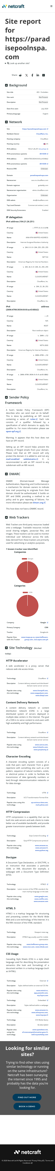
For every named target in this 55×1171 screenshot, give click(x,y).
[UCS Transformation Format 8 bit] (47, 793)
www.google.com (41, 896)
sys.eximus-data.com (39, 802)
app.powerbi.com (41, 993)
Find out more (27, 1097)
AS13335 (43, 154)
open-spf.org (12, 431)
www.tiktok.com (41, 947)
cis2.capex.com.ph (41, 639)
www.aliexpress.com (40, 1012)
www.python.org (41, 850)
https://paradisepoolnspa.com (34, 129)
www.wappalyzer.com (39, 693)
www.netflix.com (41, 899)
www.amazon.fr (41, 848)
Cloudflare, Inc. (42, 134)
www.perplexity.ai (41, 749)
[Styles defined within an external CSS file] (47, 981)
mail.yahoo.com (42, 805)
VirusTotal (42, 149)
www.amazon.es (41, 845)
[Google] (47, 622)
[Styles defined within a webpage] (47, 1000)
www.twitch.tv (42, 990)
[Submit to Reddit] (20, 75)
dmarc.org (38, 502)
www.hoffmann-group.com (37, 944)
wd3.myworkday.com (39, 1034)
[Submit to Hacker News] (43, 75)
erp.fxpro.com (42, 995)
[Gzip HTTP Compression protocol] (47, 836)
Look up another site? (19, 63)
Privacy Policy (37, 1160)
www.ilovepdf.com (40, 690)
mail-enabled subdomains (21, 459)
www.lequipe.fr (42, 1015)
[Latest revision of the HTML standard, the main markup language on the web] (47, 884)
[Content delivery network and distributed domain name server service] (47, 678)
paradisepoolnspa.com (39, 175)
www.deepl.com (42, 695)
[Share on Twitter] (26, 75)
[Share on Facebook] (32, 75)
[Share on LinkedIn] (38, 75)
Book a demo (27, 1106)
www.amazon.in (41, 1010)
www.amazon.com (41, 901)
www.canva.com (41, 745)
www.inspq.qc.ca (28, 637)
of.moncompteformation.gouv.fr (35, 1032)
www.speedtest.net (40, 1029)
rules (32, 419)
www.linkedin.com (40, 747)
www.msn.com (29, 947)
